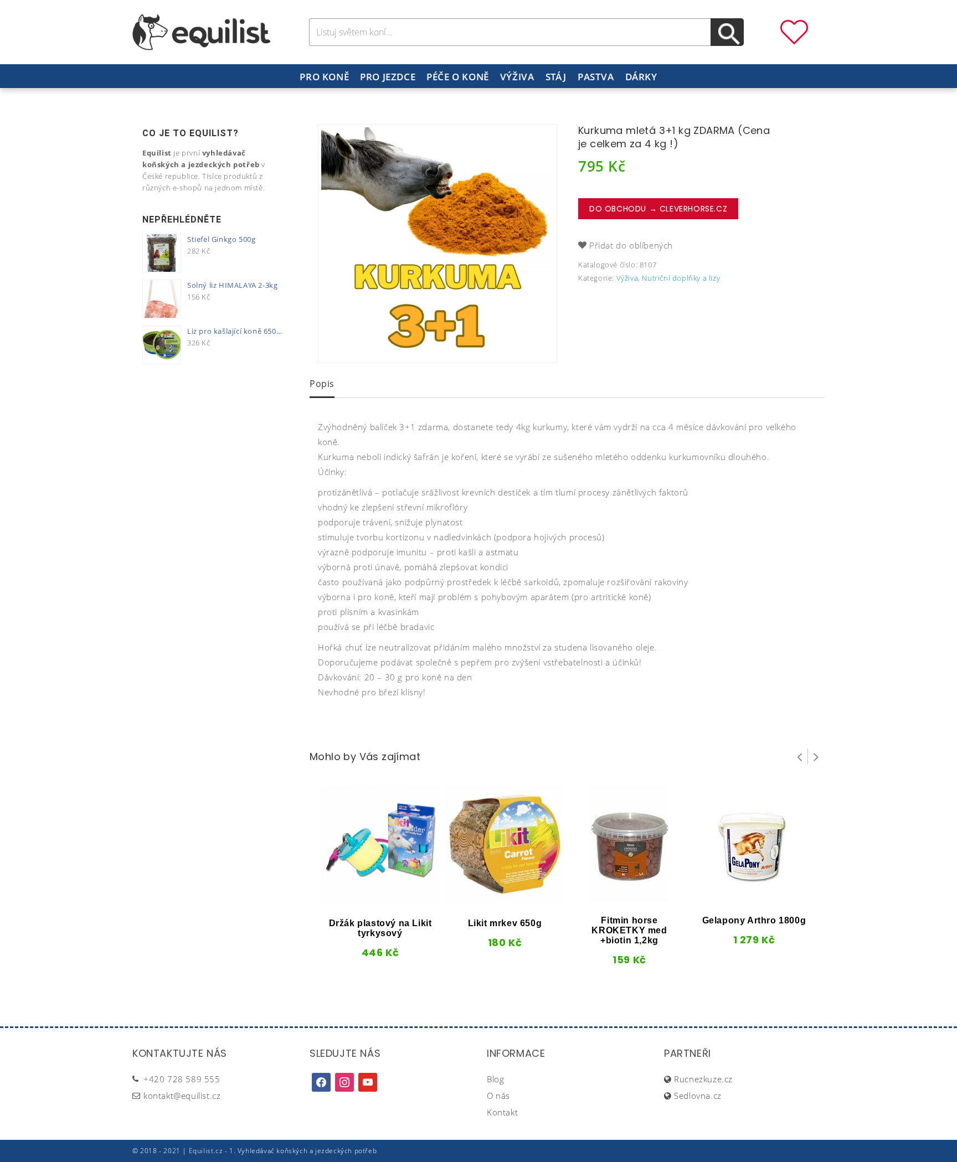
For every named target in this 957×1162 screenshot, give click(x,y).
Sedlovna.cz (698, 1095)
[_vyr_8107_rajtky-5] (437, 244)
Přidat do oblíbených (631, 245)
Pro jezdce (387, 76)
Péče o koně (457, 76)
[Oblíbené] (794, 31)
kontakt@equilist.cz (181, 1095)
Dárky (641, 76)
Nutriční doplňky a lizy (681, 278)
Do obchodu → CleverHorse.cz (658, 208)
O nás (498, 1095)
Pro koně (324, 76)
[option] (437, 243)
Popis (322, 384)
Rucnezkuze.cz (703, 1078)
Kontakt (502, 1112)
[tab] (322, 384)
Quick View (362, 900)
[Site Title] (201, 31)
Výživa (517, 76)
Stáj (556, 76)
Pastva (596, 76)
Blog (495, 1078)
